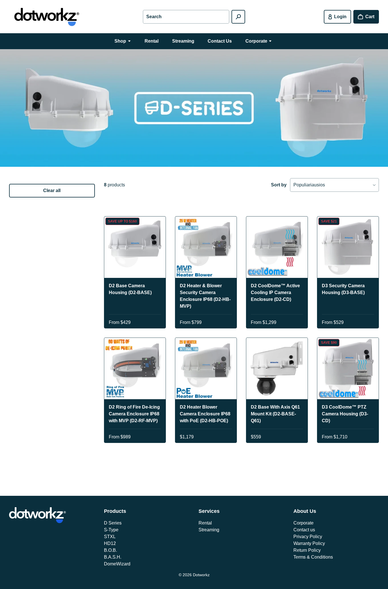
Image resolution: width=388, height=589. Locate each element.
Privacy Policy (307, 536)
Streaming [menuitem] (183, 41)
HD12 (110, 543)
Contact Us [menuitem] (220, 41)
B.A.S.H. (112, 557)
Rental (205, 523)
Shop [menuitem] (120, 41)
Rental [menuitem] (151, 41)
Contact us (304, 529)
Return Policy (307, 550)
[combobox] (186, 17)
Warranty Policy (309, 543)
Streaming (209, 529)
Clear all (52, 190)
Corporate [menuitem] (256, 41)
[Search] (238, 17)
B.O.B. (110, 550)
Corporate (303, 523)
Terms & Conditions (313, 557)
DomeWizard (117, 563)
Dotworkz (201, 575)
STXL (110, 536)
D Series (113, 523)
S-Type (111, 529)
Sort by (279, 184)
